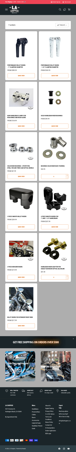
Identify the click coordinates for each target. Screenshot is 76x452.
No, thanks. (19, 250)
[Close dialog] (71, 199)
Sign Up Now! (20, 243)
